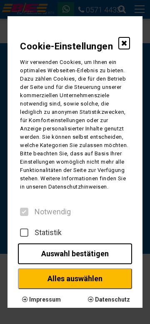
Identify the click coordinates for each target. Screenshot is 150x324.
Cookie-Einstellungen (66, 46)
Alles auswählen (75, 278)
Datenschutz (112, 299)
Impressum (44, 299)
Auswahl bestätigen (75, 253)
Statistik (48, 232)
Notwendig (53, 212)
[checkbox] (24, 212)
